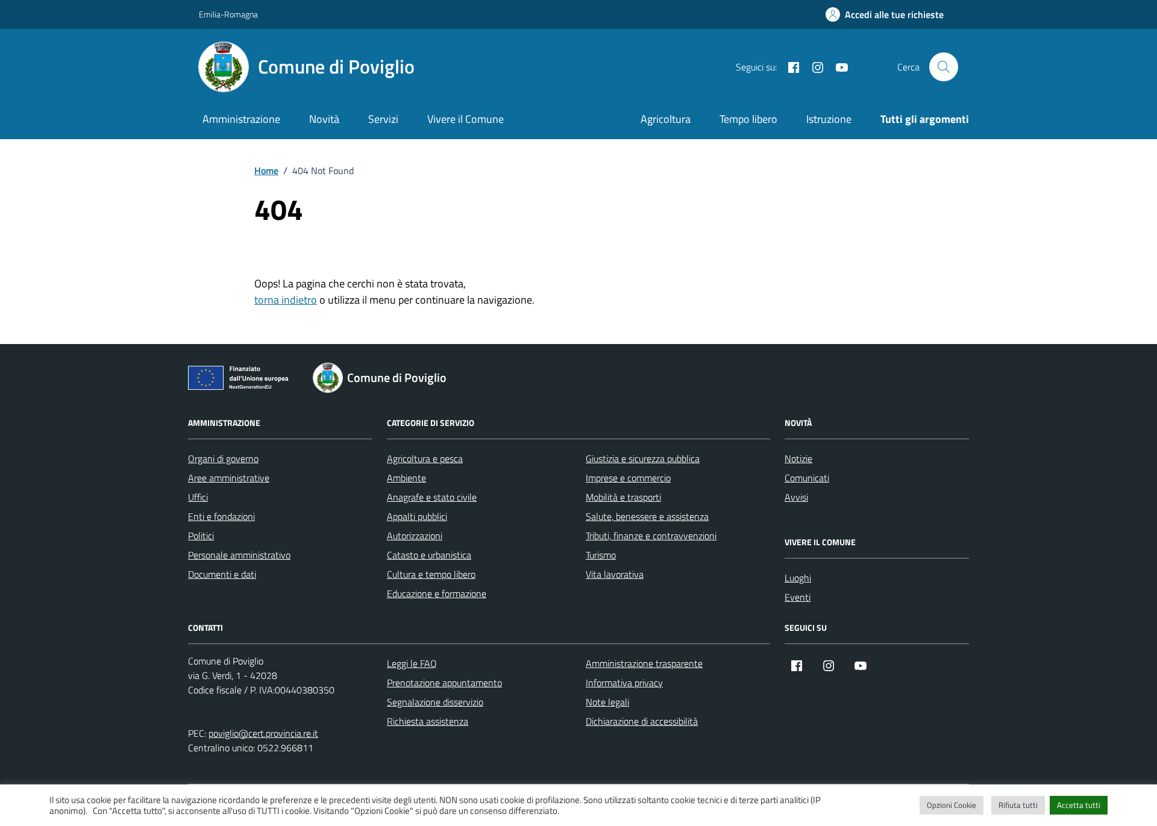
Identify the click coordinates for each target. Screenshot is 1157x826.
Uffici (198, 497)
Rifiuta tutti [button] (1018, 805)
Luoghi (798, 578)
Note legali (607, 702)
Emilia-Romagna (228, 14)
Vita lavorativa (615, 574)
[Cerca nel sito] (943, 66)
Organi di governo (223, 458)
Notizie (798, 458)
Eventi (798, 597)
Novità (324, 119)
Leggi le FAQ (412, 663)
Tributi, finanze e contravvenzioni (651, 535)
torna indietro (285, 300)
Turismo (601, 555)
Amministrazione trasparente (644, 663)
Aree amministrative (228, 478)
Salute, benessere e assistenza (647, 516)
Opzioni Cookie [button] (951, 805)
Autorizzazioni (414, 535)
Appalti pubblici (417, 516)
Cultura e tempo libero (431, 574)
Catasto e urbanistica (429, 555)
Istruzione (828, 119)
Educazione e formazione (436, 593)
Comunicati (807, 478)
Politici (201, 535)
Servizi (383, 119)
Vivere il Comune (465, 119)
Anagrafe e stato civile (432, 497)
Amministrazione (241, 119)
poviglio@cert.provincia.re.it (263, 733)
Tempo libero (748, 119)
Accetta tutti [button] (1078, 805)
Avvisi (796, 497)
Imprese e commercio (628, 478)
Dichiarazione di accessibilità (642, 721)
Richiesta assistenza (427, 721)
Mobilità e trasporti (623, 497)
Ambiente (406, 478)
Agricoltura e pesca (425, 458)
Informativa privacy (624, 682)
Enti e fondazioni (221, 516)
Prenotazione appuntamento (444, 682)
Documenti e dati (222, 574)
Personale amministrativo (239, 555)
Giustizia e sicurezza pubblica (643, 458)
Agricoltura (666, 119)
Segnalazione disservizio (435, 702)
